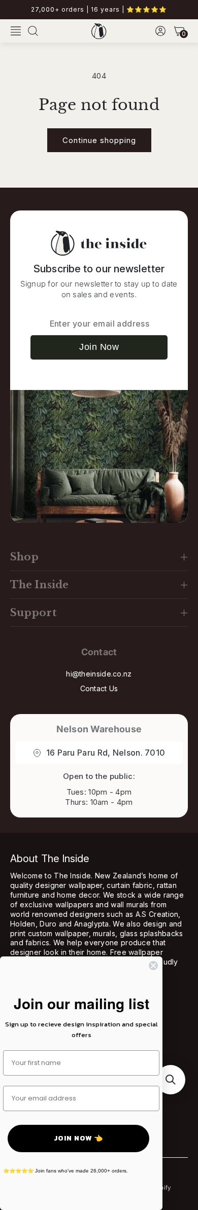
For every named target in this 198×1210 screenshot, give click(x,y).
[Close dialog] (153, 965)
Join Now (99, 347)
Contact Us (99, 688)
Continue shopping (99, 140)
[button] (16, 31)
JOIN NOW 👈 (78, 1138)
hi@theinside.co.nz (98, 673)
